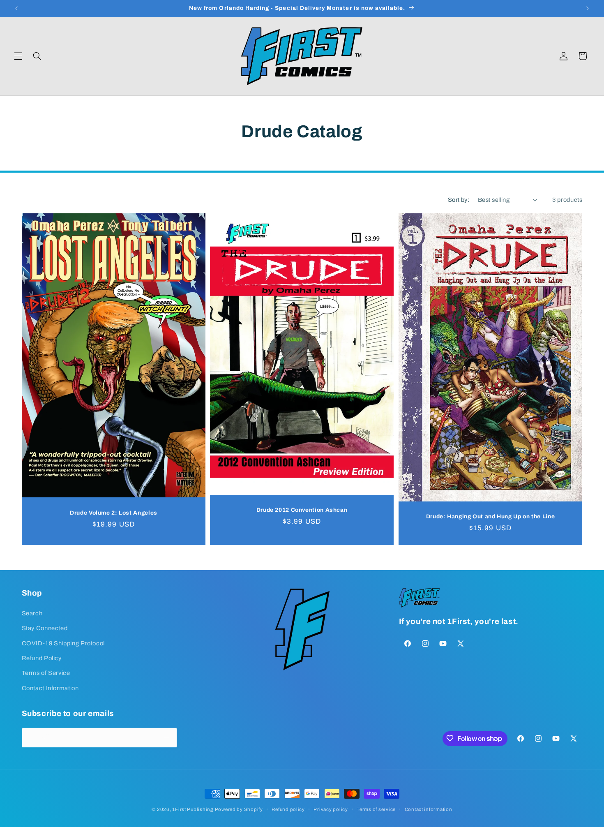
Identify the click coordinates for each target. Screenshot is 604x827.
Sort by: (458, 199)
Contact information (428, 809)
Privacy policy (331, 809)
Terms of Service (46, 673)
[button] (18, 55)
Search (32, 613)
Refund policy (288, 809)
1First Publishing (192, 809)
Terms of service (376, 809)
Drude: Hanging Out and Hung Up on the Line (490, 516)
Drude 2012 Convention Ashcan (302, 510)
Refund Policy (42, 657)
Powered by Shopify (239, 809)
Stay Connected (45, 627)
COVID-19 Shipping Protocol (63, 643)
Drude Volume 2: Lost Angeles (113, 513)
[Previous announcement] (16, 8)
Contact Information (50, 687)
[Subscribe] (166, 737)
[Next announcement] (588, 8)
